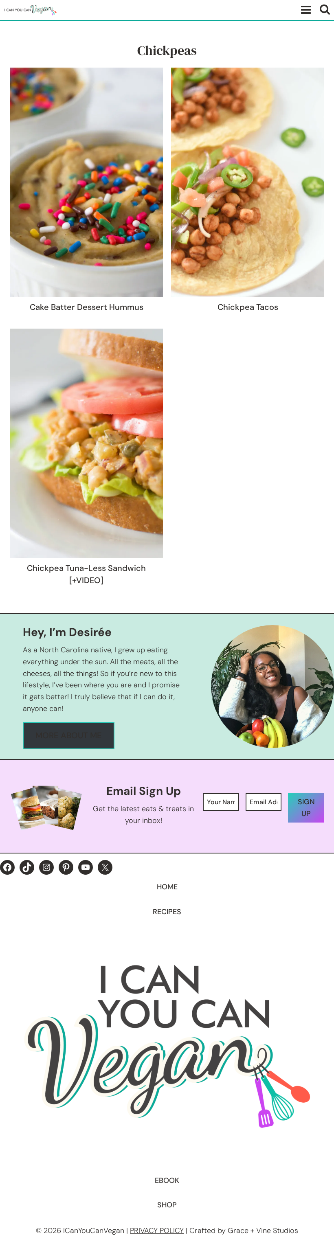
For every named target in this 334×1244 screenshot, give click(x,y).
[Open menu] (304, 10)
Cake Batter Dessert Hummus (86, 307)
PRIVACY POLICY (157, 1230)
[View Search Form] (325, 10)
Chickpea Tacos (248, 307)
